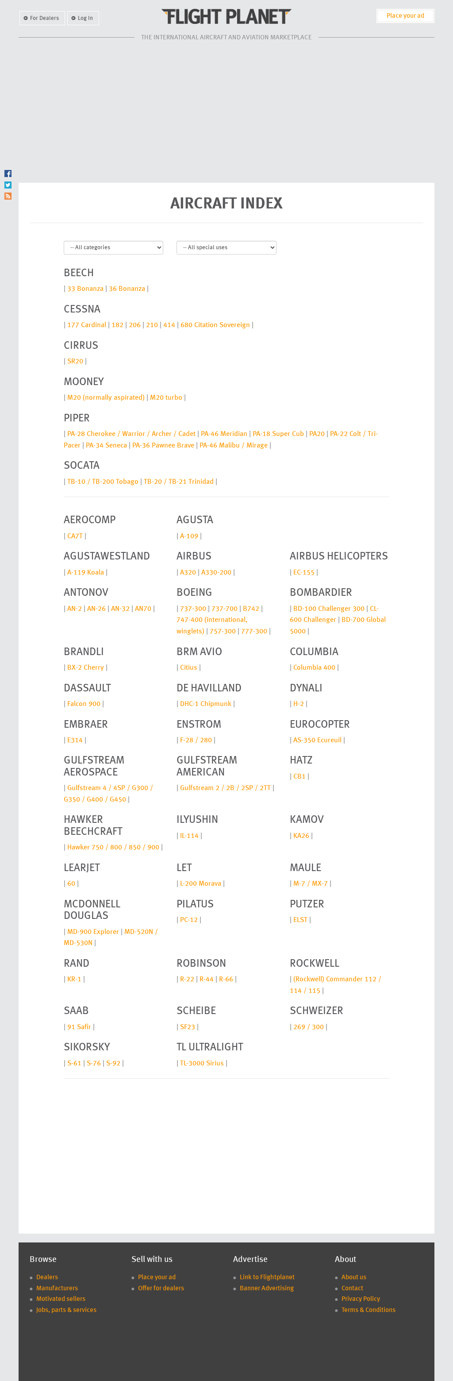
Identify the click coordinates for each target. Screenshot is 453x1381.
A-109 (189, 536)
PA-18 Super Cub (278, 434)
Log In (85, 18)
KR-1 (74, 979)
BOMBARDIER (321, 593)
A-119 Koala (85, 572)
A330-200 (216, 572)
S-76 (94, 1063)
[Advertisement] (226, 112)
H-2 (298, 704)
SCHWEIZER (316, 1011)
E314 (75, 740)
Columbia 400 (314, 667)
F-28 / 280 (196, 740)
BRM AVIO (199, 652)
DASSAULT (87, 688)
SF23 (187, 1027)
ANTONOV (86, 593)
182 (117, 325)
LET (184, 868)
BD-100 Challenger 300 (329, 609)
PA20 (317, 434)
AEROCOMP (89, 520)
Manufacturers (57, 1288)
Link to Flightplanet (267, 1277)
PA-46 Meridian (224, 434)
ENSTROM (199, 725)
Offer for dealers (161, 1288)
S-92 (113, 1063)
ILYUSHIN (197, 820)
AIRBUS (194, 557)
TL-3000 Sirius (202, 1063)
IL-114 (189, 836)
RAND (76, 964)
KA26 (301, 836)
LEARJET (82, 868)
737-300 (193, 609)
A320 (188, 572)
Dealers (47, 1277)
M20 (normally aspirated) (106, 397)
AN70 (143, 609)
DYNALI (306, 688)
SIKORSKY (87, 1047)
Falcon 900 (83, 704)
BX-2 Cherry (85, 667)
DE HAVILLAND (209, 688)
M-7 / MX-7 (310, 883)
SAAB (76, 1011)
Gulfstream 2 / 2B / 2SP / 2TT (225, 788)
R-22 (187, 979)
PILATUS (195, 904)
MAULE (305, 868)
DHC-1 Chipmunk (205, 704)
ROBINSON (201, 964)
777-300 (254, 631)
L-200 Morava (200, 883)
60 (71, 883)
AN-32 (120, 609)
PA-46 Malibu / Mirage (234, 445)
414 (169, 325)
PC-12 (189, 920)
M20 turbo (166, 397)
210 (152, 325)
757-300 (223, 631)
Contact (352, 1288)
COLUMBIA (314, 652)
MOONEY (84, 382)
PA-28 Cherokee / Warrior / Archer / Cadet (131, 434)
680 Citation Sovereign (215, 325)
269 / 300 (308, 1027)
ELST (300, 920)
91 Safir (79, 1027)
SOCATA (82, 466)
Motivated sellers (60, 1299)
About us (354, 1277)
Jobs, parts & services (66, 1310)
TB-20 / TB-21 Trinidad (179, 482)
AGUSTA (195, 520)
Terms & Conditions (368, 1310)
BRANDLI (84, 652)
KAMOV (307, 820)
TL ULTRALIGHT (210, 1047)
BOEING (194, 593)
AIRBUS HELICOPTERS (339, 557)
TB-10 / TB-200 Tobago (102, 482)
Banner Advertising (267, 1288)
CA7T (75, 536)
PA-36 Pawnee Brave (163, 445)
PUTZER (307, 904)
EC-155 (304, 572)
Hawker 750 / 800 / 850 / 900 (113, 847)
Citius (188, 667)
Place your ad (405, 16)
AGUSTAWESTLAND (107, 557)
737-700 (224, 609)
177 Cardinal (86, 325)
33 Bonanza (85, 289)
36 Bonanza (127, 289)
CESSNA (82, 310)
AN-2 (74, 609)
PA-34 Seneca (106, 445)
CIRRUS (81, 346)
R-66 (226, 979)
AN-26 (96, 609)
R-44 (207, 979)
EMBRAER (86, 725)
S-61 (74, 1063)
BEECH (79, 273)
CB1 (299, 776)
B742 (251, 609)
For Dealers (44, 18)
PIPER (77, 418)
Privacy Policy (361, 1299)
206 (135, 325)
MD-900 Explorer (93, 932)
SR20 (75, 361)
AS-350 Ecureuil (317, 740)
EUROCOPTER (320, 725)
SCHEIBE (196, 1011)
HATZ (301, 761)
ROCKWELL (314, 964)
